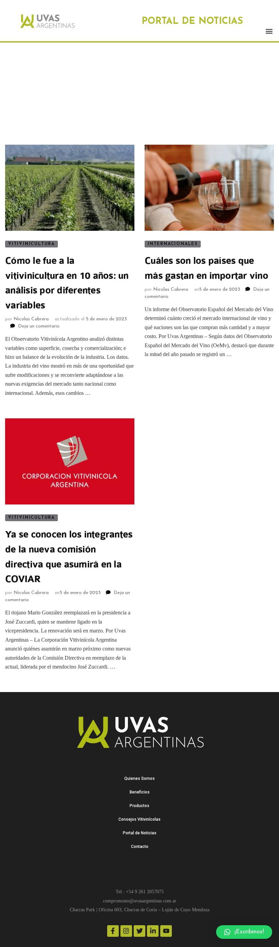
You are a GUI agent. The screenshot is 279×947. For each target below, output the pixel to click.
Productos (139, 805)
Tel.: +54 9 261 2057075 (140, 891)
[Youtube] (166, 931)
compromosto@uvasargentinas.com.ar (139, 900)
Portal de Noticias (140, 833)
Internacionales (173, 244)
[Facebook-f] (113, 931)
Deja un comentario (39, 326)
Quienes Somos (139, 778)
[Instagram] (126, 931)
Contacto (139, 846)
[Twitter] (139, 931)
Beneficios (140, 792)
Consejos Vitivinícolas (139, 819)
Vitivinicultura (31, 244)
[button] (269, 31)
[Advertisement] (139, 93)
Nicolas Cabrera (31, 319)
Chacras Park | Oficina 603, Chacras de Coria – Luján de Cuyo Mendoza (139, 909)
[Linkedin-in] (153, 931)
